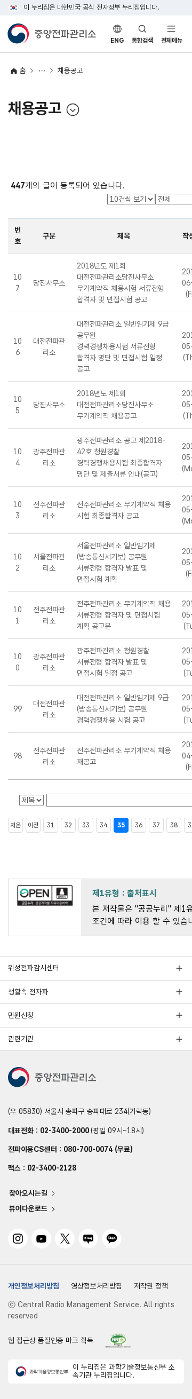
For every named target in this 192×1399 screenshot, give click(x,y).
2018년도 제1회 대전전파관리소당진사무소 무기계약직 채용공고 (115, 404)
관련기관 (21, 1038)
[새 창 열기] (118, 1340)
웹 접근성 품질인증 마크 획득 (50, 1340)
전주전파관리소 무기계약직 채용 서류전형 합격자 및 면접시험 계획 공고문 (124, 614)
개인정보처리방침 (33, 1286)
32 (68, 825)
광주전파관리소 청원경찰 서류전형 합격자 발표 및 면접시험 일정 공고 (113, 661)
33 (86, 825)
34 (103, 825)
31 (50, 825)
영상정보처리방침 (96, 1286)
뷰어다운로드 (28, 1209)
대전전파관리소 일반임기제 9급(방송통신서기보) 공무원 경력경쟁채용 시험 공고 (123, 708)
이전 (33, 825)
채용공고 (70, 70)
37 (156, 825)
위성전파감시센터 (33, 967)
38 (174, 825)
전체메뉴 (171, 40)
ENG (117, 40)
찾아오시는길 (28, 1193)
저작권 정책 (151, 1286)
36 (138, 825)
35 (121, 825)
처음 (15, 825)
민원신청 (21, 1015)
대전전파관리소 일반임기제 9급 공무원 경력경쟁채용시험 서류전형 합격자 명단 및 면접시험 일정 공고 (123, 346)
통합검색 (142, 40)
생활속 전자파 (28, 991)
